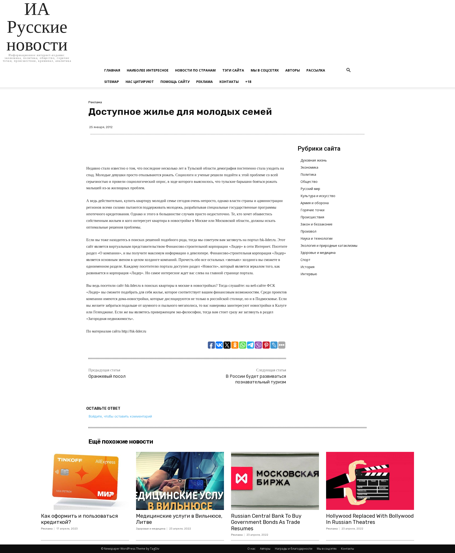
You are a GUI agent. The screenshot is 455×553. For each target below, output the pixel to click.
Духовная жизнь (313, 160)
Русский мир (310, 188)
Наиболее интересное (147, 70)
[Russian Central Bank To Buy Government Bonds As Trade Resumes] (275, 481)
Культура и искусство (317, 195)
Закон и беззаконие (316, 224)
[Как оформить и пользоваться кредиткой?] (85, 481)
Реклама (204, 81)
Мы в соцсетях (265, 70)
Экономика (309, 167)
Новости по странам (195, 70)
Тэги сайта (233, 70)
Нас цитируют (140, 81)
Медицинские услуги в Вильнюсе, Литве (179, 519)
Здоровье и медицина (318, 252)
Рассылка (315, 70)
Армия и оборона (314, 203)
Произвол (308, 231)
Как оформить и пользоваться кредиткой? (79, 519)
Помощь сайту (175, 81)
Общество (309, 181)
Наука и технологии (316, 238)
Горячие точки (312, 210)
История (307, 267)
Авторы (292, 70)
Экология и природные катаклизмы (328, 245)
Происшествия (312, 217)
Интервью (308, 274)
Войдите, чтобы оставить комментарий (120, 416)
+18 (248, 81)
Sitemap (111, 81)
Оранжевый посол (107, 376)
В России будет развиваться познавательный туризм (256, 379)
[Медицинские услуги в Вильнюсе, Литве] (180, 481)
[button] (348, 70)
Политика (308, 174)
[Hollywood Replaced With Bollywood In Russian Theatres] (370, 481)
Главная (112, 70)
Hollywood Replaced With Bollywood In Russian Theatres (370, 519)
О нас (251, 549)
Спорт (305, 259)
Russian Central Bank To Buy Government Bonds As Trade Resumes (266, 522)
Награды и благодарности (293, 549)
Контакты (229, 81)
